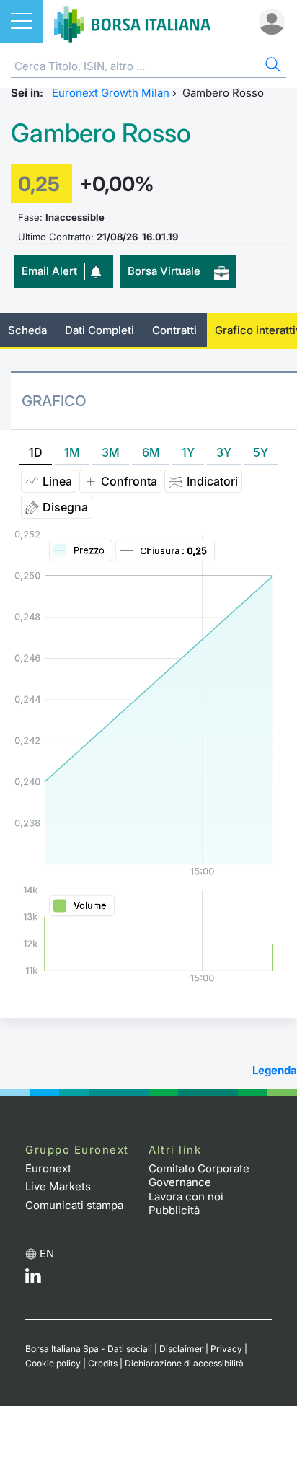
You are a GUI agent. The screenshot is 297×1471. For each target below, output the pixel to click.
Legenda (274, 1070)
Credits (103, 1363)
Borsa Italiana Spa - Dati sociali (88, 1348)
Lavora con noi (185, 1196)
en (47, 1253)
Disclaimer (181, 1348)
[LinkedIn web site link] (33, 1279)
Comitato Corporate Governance (198, 1176)
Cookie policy (53, 1363)
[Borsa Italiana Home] (132, 21)
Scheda (27, 330)
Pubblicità (174, 1210)
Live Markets (58, 1186)
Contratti (174, 330)
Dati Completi (99, 330)
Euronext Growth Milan (110, 93)
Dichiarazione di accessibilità (184, 1363)
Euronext (48, 1168)
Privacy (226, 1348)
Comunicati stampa (74, 1205)
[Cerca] (271, 67)
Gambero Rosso (101, 133)
